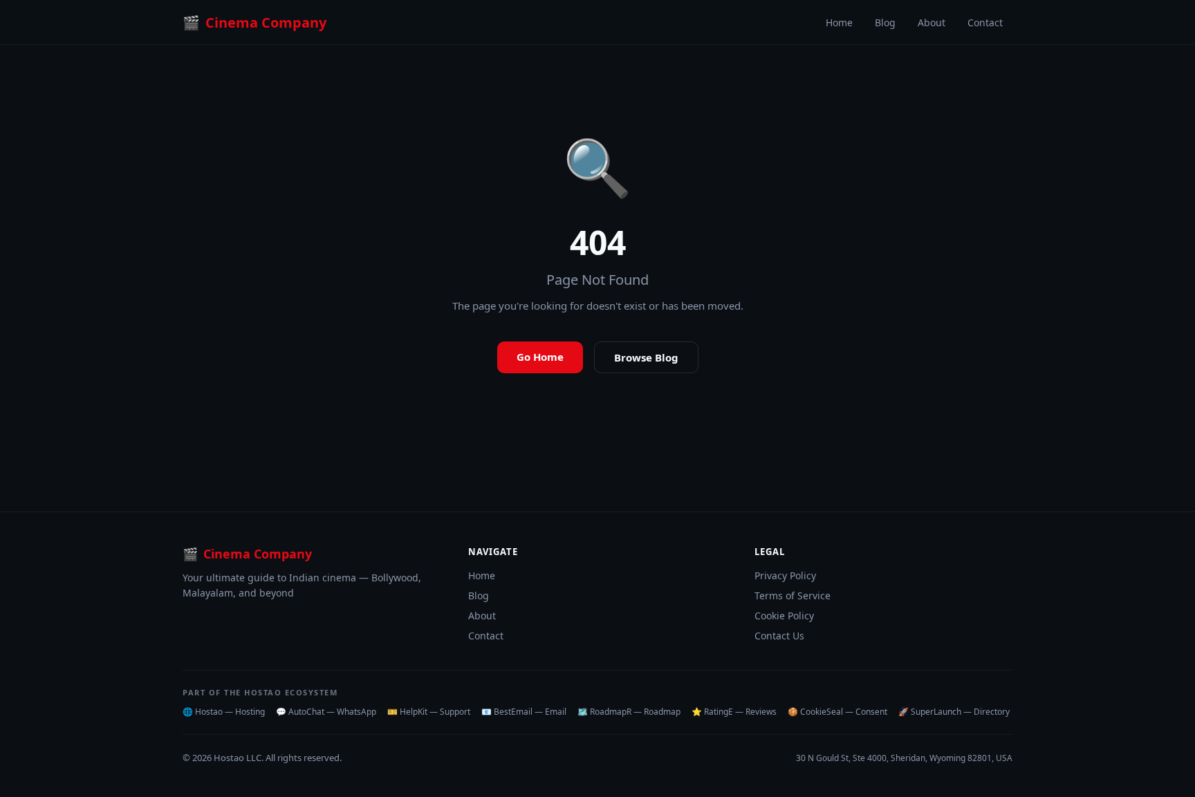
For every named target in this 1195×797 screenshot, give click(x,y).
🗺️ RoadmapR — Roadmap (628, 712)
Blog (885, 22)
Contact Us (779, 635)
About (931, 22)
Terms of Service (792, 595)
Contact (985, 22)
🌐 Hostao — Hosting (224, 712)
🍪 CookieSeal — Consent (837, 712)
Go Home (540, 357)
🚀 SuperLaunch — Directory (954, 712)
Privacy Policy (785, 575)
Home (839, 22)
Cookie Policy (784, 615)
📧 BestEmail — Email (523, 712)
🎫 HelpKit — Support (428, 712)
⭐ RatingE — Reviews (734, 712)
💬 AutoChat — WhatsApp (326, 712)
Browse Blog (646, 357)
